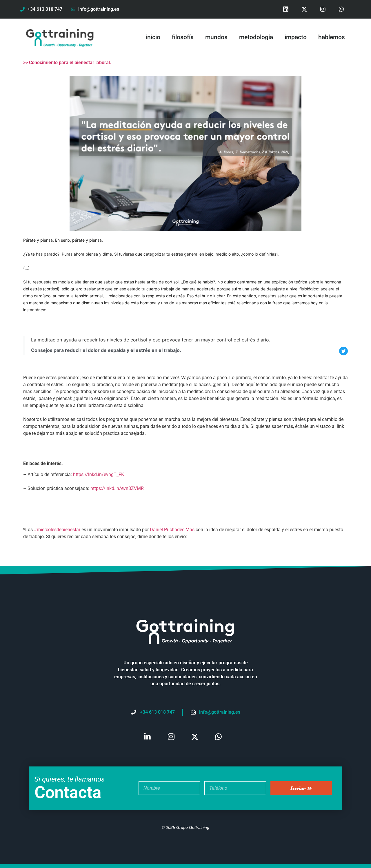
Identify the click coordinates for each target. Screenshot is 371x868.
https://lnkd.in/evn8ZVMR (117, 488)
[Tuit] (343, 351)
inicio (153, 37)
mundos (216, 37)
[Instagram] (323, 9)
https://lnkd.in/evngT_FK (98, 474)
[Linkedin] (286, 9)
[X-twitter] (304, 9)
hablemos (331, 37)
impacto (296, 37)
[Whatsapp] (341, 9)
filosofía (183, 37)
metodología (256, 37)
